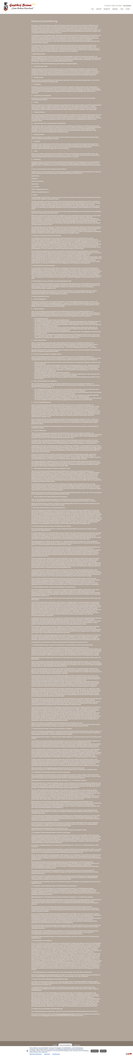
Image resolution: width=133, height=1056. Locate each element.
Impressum (47, 1054)
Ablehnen (103, 1051)
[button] (127, 1053)
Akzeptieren (94, 1051)
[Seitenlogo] (19, 7)
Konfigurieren (56, 1054)
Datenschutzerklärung (36, 1054)
